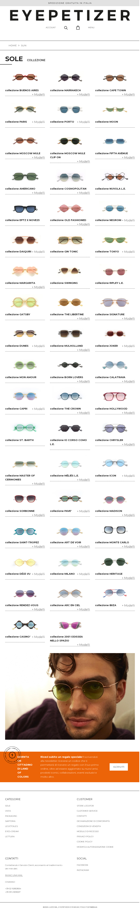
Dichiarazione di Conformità (93, 821)
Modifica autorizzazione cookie (95, 847)
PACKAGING (11, 816)
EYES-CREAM (12, 831)
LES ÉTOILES (11, 826)
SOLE (7, 805)
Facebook (82, 865)
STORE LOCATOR (85, 805)
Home (13, 45)
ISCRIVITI (118, 766)
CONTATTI (82, 816)
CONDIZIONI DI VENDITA (89, 826)
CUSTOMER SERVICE (87, 811)
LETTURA (10, 836)
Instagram (83, 870)
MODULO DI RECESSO (88, 831)
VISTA (8, 811)
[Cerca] (66, 27)
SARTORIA (10, 821)
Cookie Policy (84, 841)
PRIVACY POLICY (85, 836)
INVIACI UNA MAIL (14, 875)
